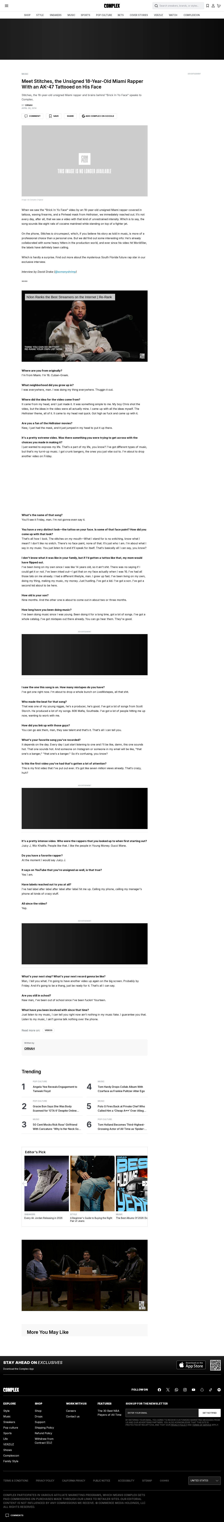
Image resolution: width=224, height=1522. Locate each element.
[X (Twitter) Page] (168, 1389)
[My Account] (213, 6)
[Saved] (208, 5)
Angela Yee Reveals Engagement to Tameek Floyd (55, 1089)
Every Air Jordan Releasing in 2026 (43, 1218)
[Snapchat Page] (202, 1389)
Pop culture (10, 1427)
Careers (71, 1410)
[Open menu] (6, 5)
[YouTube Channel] (193, 1389)
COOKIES (164, 1480)
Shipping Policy (44, 1427)
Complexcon (11, 1455)
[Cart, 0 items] (219, 6)
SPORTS (85, 15)
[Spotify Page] (219, 1389)
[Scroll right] (144, 1183)
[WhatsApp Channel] (176, 1389)
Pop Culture (40, 1081)
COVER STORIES (139, 15)
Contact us (73, 1416)
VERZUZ (158, 15)
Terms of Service (201, 1425)
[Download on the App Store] (191, 1365)
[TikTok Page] (210, 1389)
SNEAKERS (55, 15)
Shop (38, 1410)
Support (40, 1422)
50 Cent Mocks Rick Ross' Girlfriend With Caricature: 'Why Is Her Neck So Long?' (56, 1127)
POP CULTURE (104, 15)
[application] (85, 326)
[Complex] (112, 6)
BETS (121, 15)
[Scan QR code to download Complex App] (215, 1365)
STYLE (40, 15)
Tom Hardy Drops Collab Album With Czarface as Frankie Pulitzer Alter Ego (121, 1089)
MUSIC (71, 15)
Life (5, 1438)
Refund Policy (43, 1433)
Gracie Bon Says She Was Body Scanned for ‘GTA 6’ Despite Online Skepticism (55, 1109)
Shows (7, 1450)
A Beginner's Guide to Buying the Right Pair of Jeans (91, 1219)
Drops (38, 1416)
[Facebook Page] (159, 1389)
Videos (48, 1030)
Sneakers (29, 1214)
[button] (204, 1481)
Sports (7, 1433)
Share (70, 116)
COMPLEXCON (191, 15)
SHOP (27, 15)
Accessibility (126, 1480)
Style (73, 1214)
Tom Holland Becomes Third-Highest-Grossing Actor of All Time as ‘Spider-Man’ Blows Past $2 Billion (121, 1127)
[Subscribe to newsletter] (210, 1413)
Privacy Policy (179, 1425)
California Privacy (73, 1480)
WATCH (173, 15)
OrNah (29, 1048)
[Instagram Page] (185, 1389)
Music (25, 74)
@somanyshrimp (65, 271)
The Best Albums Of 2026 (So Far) (134, 1218)
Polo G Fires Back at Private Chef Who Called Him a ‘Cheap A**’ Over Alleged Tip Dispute (122, 1109)
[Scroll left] (24, 1183)
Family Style (10, 1461)
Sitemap (147, 1480)
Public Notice (101, 1480)
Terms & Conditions (15, 1480)
